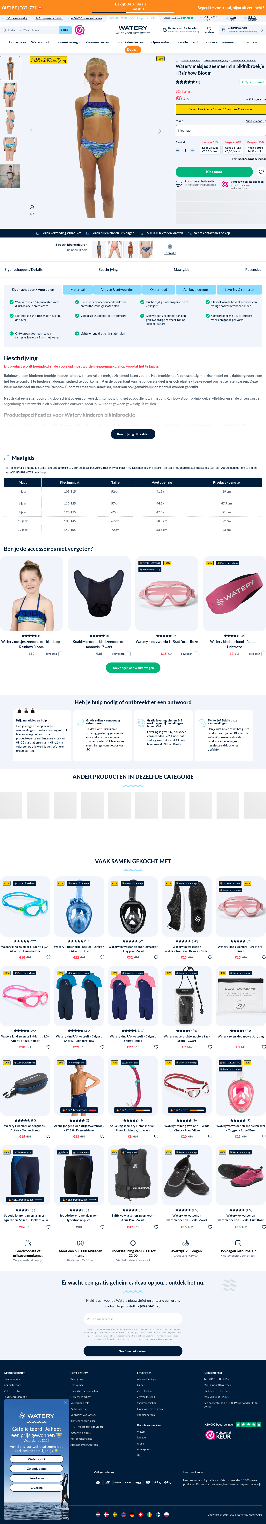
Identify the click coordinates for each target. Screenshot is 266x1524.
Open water (160, 42)
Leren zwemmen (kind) (216, 60)
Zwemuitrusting (146, 1396)
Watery (141, 1431)
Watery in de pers (80, 1432)
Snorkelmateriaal (130, 42)
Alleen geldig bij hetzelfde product (248, 158)
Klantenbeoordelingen (83, 1420)
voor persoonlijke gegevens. (158, 1339)
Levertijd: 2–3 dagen (186, 1251)
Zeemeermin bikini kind (243, 60)
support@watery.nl (221, 1385)
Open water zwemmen (150, 1409)
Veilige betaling (12, 1391)
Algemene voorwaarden (84, 1444)
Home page (17, 42)
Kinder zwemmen (190, 60)
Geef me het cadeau (133, 1351)
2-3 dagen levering (16, 18)
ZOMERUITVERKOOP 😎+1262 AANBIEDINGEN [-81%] (48, 60)
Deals (131, 49)
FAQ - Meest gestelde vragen (87, 1426)
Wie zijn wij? (77, 1379)
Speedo (141, 1437)
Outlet (140, 1385)
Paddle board (187, 42)
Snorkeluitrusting (146, 1402)
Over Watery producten (84, 1391)
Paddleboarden (146, 1414)
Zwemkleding (67, 42)
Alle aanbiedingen (147, 1379)
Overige (37, 1487)
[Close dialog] (66, 1402)
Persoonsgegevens (81, 1438)
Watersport (40, 42)
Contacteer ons (12, 1385)
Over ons (233, 18)
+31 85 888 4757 (210, 18)
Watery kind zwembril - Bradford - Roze (167, 641)
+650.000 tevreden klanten (86, 18)
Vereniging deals (79, 1402)
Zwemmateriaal (98, 42)
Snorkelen (36, 1478)
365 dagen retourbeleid (49, 18)
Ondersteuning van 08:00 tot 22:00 (133, 1253)
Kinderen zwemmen (220, 42)
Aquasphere (144, 1449)
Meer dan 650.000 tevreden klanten (80, 1253)
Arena (140, 1443)
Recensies (253, 269)
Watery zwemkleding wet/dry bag (241, 1036)
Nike (139, 1455)
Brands (249, 42)
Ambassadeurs (78, 1409)
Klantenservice (12, 1379)
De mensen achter (80, 1396)
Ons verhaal (77, 1385)
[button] (31, 131)
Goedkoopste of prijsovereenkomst (28, 1253)
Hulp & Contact (252, 18)
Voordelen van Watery (83, 1414)
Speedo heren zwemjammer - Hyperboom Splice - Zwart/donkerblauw (79, 1220)
